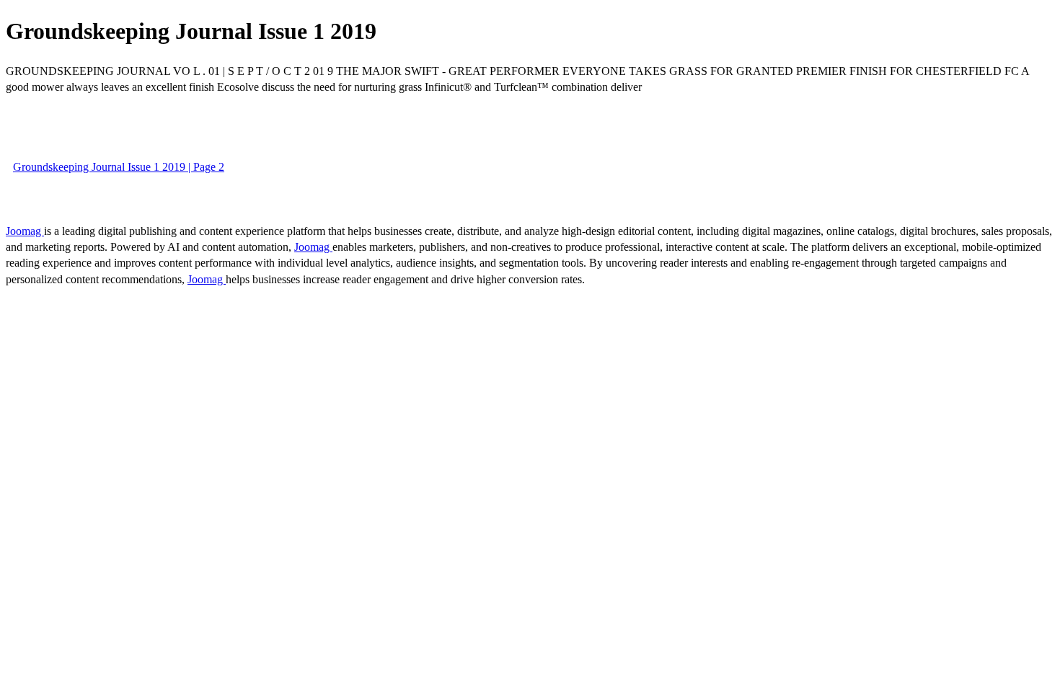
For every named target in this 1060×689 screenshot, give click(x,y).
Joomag (25, 231)
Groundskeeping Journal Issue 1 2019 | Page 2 (118, 167)
